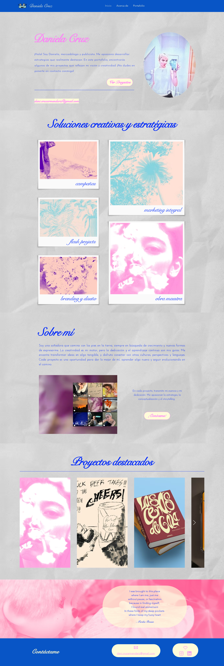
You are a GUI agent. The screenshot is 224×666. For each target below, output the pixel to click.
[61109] (189, 653)
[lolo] (181, 653)
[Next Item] (194, 523)
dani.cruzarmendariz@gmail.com (56, 101)
